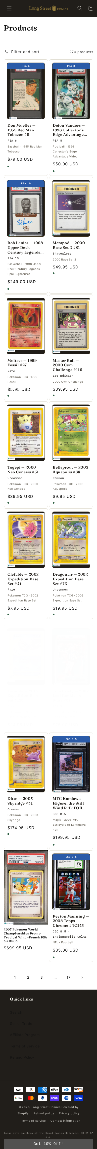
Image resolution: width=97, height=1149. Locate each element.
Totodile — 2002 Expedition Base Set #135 (23, 696)
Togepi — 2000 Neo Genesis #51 (23, 469)
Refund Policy (22, 1057)
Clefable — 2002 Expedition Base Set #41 (23, 579)
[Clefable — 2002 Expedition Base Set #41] (26, 540)
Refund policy (44, 1113)
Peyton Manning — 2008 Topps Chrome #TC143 (71, 921)
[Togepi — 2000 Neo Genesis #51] (26, 433)
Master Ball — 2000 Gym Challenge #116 (67, 365)
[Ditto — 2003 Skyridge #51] (26, 764)
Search (16, 1012)
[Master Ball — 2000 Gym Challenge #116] (71, 326)
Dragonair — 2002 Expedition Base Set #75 (70, 579)
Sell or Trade (21, 1023)
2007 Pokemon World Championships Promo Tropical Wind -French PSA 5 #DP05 (25, 935)
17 (68, 977)
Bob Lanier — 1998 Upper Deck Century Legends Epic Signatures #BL (25, 248)
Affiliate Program (25, 1035)
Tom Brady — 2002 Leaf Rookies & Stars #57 (71, 696)
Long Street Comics (46, 1107)
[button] (9, 8)
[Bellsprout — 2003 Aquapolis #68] (71, 433)
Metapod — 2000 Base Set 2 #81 (69, 245)
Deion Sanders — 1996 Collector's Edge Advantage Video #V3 (69, 130)
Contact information (65, 1120)
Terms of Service (25, 1046)
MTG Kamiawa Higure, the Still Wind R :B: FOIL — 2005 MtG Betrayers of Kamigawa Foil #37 (71, 803)
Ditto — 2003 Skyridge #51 (20, 801)
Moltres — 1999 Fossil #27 (22, 363)
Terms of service (33, 1120)
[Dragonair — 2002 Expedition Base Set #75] (71, 540)
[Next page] (82, 977)
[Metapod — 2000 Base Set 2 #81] (71, 208)
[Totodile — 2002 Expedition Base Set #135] (26, 656)
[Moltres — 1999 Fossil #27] (26, 326)
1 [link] (15, 977)
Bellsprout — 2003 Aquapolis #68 (70, 469)
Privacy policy (69, 1113)
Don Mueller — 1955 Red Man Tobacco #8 (21, 130)
